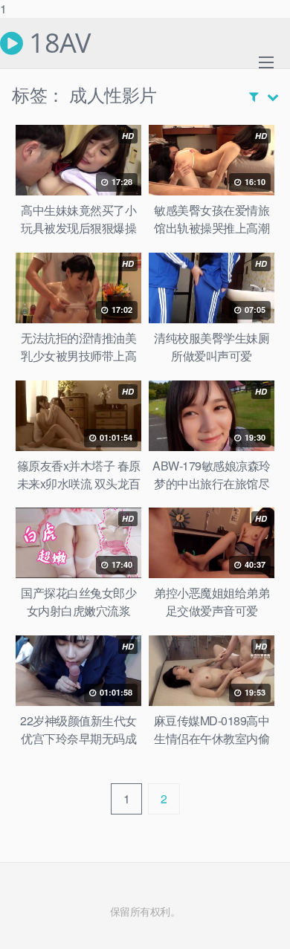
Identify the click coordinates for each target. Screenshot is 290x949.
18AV (56, 43)
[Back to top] (264, 922)
